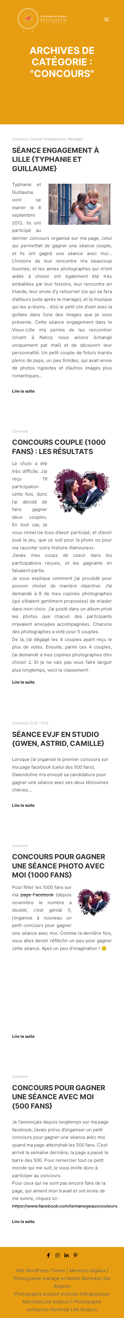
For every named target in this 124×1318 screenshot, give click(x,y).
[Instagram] (57, 1255)
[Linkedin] (66, 1255)
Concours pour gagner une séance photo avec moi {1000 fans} (58, 865)
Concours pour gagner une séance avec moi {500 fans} (58, 1096)
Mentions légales (87, 1270)
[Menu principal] (106, 19)
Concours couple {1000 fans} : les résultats (59, 447)
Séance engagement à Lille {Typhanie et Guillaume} (55, 159)
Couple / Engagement (48, 139)
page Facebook (37, 895)
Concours (20, 139)
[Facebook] (48, 1255)
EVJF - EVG (39, 723)
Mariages (75, 139)
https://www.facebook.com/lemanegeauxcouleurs (64, 1206)
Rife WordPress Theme (40, 1270)
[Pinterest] (75, 1255)
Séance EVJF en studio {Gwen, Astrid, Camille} (58, 739)
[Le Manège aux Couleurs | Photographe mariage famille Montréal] (42, 19)
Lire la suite (23, 391)
